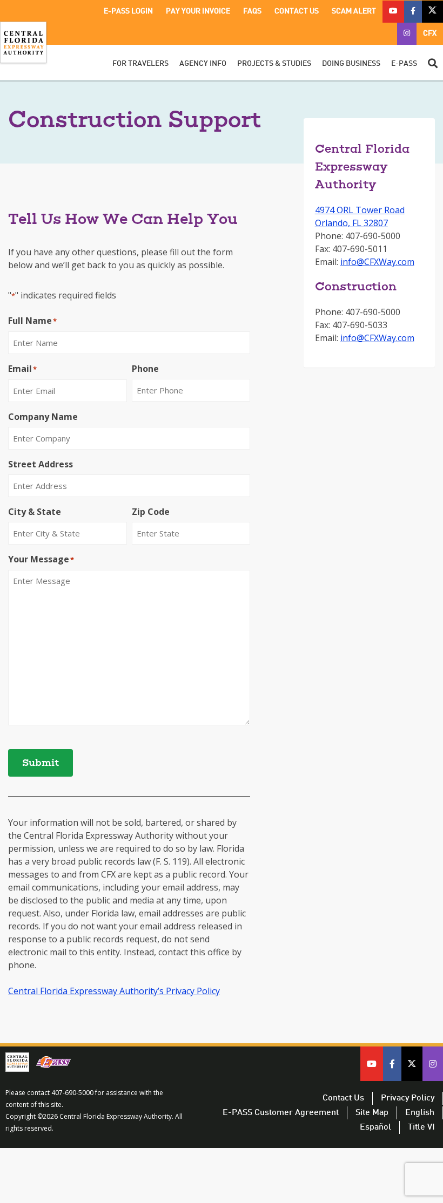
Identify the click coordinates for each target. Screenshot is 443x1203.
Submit (40, 764)
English (419, 1113)
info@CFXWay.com (377, 262)
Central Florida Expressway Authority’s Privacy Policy (114, 991)
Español (375, 1127)
